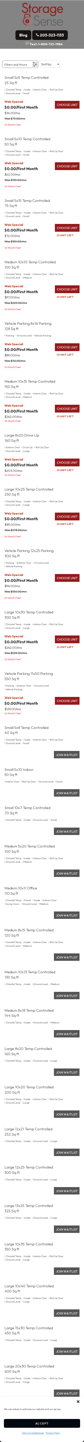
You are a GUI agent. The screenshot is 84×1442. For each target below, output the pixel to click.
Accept (42, 1423)
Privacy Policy (53, 1432)
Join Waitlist (67, 755)
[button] (78, 1402)
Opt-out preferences (33, 1432)
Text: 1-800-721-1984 (46, 43)
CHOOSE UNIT (67, 105)
